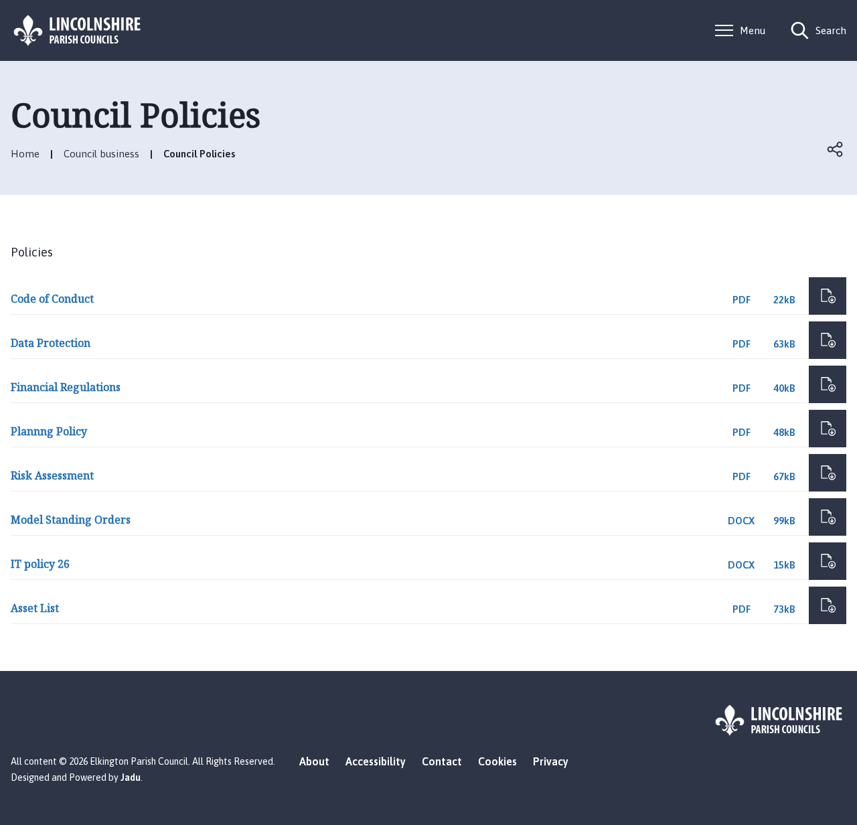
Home (25, 153)
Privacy (550, 761)
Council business (101, 153)
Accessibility (375, 761)
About (314, 761)
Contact (442, 761)
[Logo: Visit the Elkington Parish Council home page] (78, 30)
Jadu (131, 777)
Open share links (835, 149)
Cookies (497, 761)
